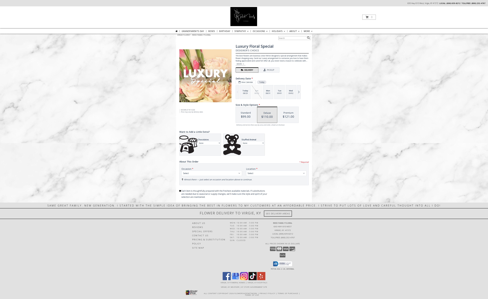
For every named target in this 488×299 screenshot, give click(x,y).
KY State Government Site (254, 287)
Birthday (224, 31)
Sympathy (240, 31)
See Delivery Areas (278, 213)
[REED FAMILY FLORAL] (244, 16)
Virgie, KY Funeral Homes (233, 282)
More (307, 31)
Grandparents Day (193, 31)
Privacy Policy (267, 293)
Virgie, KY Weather (230, 287)
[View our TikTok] (253, 279)
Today (261, 82)
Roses (211, 31)
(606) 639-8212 (453, 3)
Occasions (259, 31)
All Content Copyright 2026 (219, 293)
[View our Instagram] (244, 279)
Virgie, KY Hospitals (257, 282)
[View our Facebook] (227, 279)
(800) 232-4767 (478, 3)
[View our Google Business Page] (235, 279)
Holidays (277, 31)
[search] (308, 37)
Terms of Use (252, 295)
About (293, 31)
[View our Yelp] (261, 279)
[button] (369, 17)
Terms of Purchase (288, 293)
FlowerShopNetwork (245, 293)
